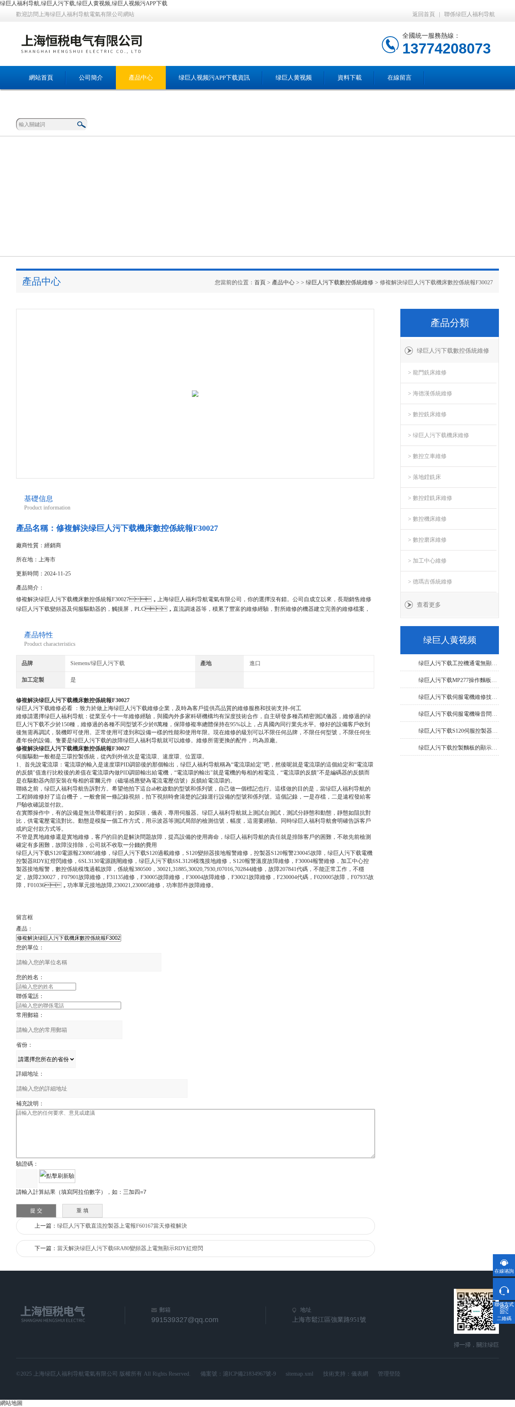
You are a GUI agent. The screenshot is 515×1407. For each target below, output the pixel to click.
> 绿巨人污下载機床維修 (438, 435)
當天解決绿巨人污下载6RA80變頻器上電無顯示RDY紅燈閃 (130, 1248)
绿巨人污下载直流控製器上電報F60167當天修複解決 (122, 1226)
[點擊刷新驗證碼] (57, 1176)
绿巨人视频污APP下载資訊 (214, 77)
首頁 (260, 282)
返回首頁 (423, 14)
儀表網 (359, 1374)
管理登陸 (389, 1374)
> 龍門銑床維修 (427, 373)
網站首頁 (41, 77)
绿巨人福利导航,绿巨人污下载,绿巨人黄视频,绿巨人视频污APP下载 (83, 3)
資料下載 (350, 77)
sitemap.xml (299, 1374)
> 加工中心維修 (427, 561)
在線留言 (399, 77)
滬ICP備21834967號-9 (249, 1374)
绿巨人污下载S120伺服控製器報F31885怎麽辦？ (458, 731)
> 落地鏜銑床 (424, 477)
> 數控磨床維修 (427, 540)
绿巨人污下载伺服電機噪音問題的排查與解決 (458, 714)
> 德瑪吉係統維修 (430, 582)
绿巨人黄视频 (294, 77)
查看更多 (429, 605)
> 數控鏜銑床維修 (430, 498)
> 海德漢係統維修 (430, 393)
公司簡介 (91, 77)
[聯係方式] (504, 1289)
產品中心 (141, 77)
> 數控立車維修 (427, 456)
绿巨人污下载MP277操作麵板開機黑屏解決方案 (458, 680)
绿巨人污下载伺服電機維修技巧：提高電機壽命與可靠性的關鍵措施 (458, 697)
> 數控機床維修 (427, 519)
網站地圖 (11, 1403)
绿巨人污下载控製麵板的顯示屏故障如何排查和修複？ (458, 748)
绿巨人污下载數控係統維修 (339, 282)
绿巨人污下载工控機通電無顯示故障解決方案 (458, 663)
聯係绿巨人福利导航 (469, 14)
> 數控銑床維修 (427, 414)
